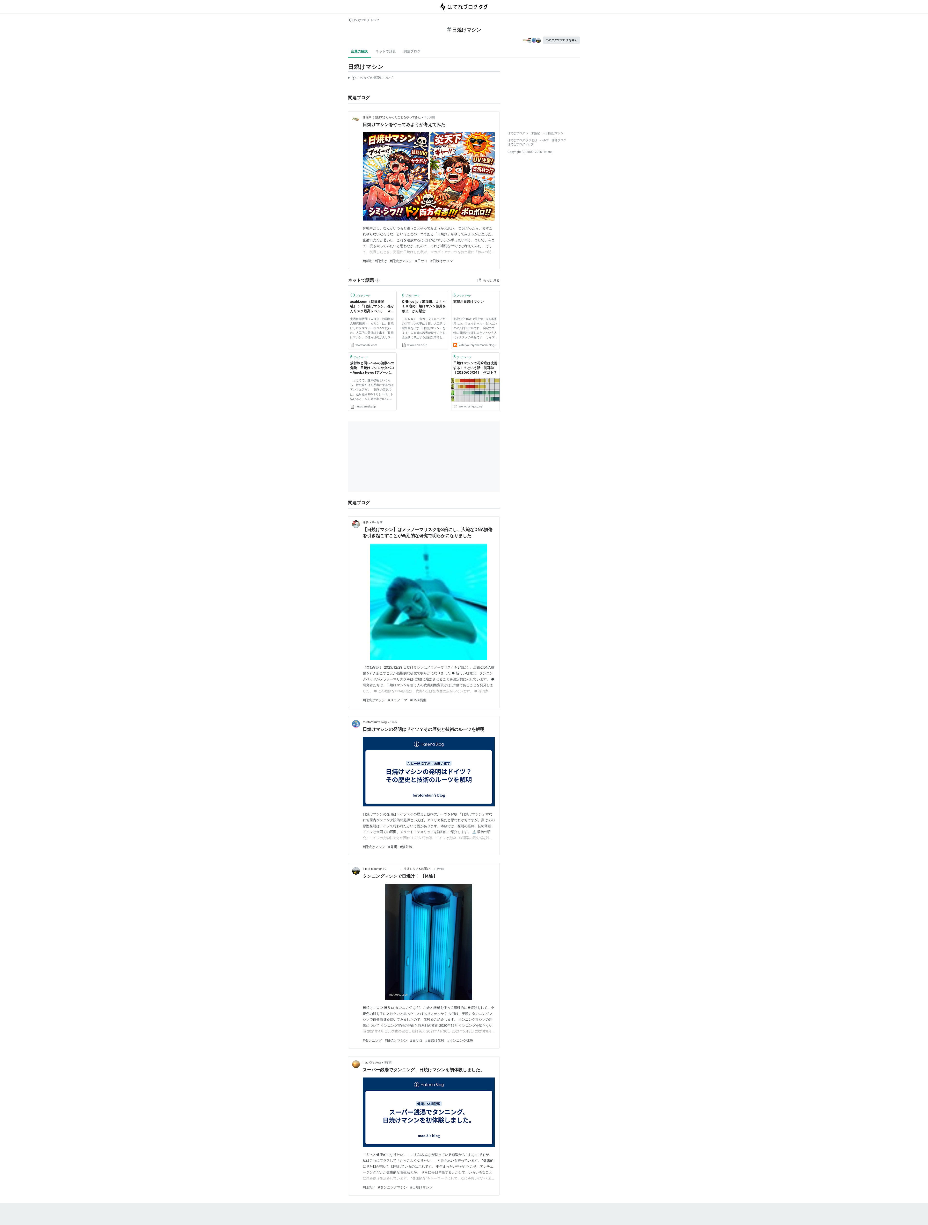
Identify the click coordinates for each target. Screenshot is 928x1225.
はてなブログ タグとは (522, 140)
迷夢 (366, 522)
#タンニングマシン (392, 1187)
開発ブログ (559, 140)
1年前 (394, 722)
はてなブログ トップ (365, 20)
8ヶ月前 (377, 522)
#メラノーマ (397, 700)
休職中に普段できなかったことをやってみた (392, 117)
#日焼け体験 (434, 1040)
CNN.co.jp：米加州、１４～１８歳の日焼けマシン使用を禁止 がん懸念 (424, 306)
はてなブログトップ (521, 144)
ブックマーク (360, 295)
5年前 (440, 869)
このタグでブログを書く (561, 40)
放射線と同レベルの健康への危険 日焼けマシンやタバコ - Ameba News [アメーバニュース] (372, 368)
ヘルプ (544, 140)
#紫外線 (406, 847)
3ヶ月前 (429, 117)
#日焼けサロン (441, 261)
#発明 (392, 847)
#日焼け (381, 261)
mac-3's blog (372, 1062)
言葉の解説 (359, 51)
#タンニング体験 (460, 1040)
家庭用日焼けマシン (468, 301)
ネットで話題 (386, 51)
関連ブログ (412, 51)
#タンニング (372, 1040)
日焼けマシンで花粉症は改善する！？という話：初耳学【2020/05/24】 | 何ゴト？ (475, 367)
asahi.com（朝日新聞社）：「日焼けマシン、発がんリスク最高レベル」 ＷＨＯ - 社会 (372, 306)
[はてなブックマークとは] (377, 280)
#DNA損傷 (418, 700)
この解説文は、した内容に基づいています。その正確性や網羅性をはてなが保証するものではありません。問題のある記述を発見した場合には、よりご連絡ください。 (371, 78)
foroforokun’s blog (375, 722)
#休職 (367, 261)
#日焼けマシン (401, 261)
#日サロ (421, 261)
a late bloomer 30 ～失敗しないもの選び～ (398, 869)
